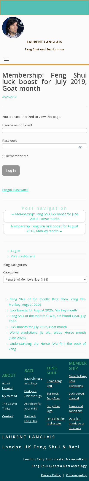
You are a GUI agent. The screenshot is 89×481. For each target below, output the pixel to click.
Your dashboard (23, 256)
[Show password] (80, 147)
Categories (10, 272)
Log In (15, 250)
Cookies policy (76, 475)
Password (9, 140)
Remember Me (17, 156)
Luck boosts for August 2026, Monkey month (43, 310)
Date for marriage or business (76, 423)
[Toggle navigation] (6, 59)
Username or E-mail (17, 125)
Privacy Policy (51, 475)
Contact (7, 416)
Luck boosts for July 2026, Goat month (38, 327)
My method (9, 396)
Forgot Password (15, 189)
